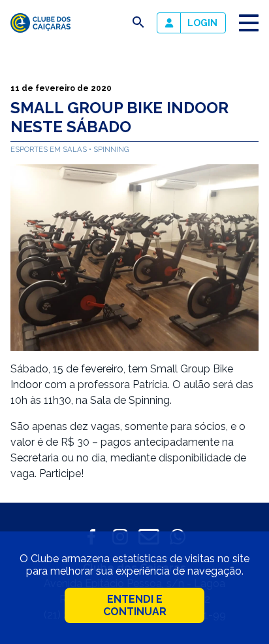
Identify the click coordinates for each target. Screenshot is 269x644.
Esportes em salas (49, 149)
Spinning (111, 149)
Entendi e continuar (134, 605)
